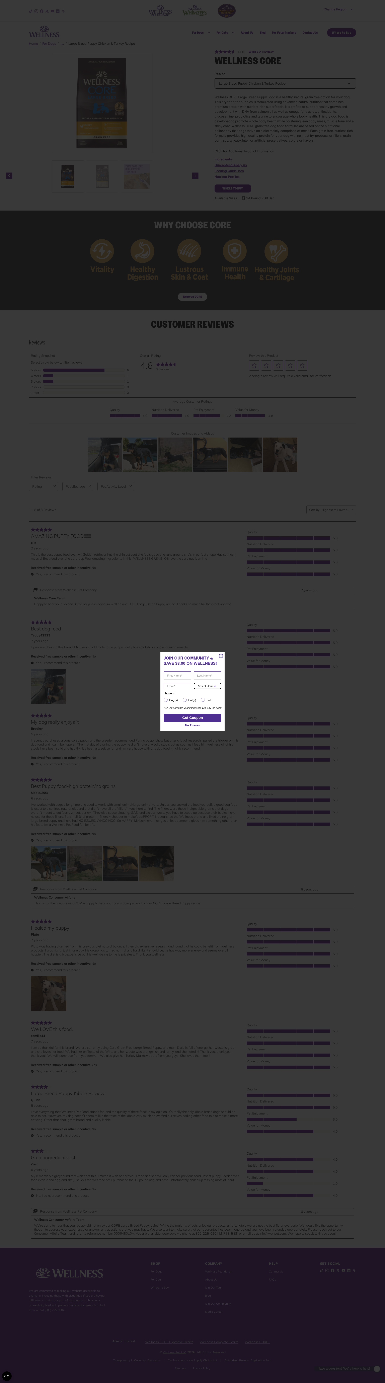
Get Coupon (192, 718)
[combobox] (205, 686)
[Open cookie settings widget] (7, 1376)
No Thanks (192, 725)
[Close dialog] (221, 656)
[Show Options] (215, 686)
